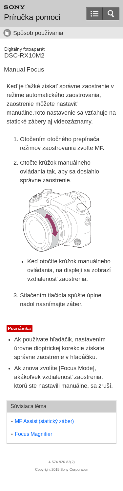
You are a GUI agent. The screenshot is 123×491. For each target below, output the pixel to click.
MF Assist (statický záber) (44, 421)
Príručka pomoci (32, 17)
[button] (111, 14)
